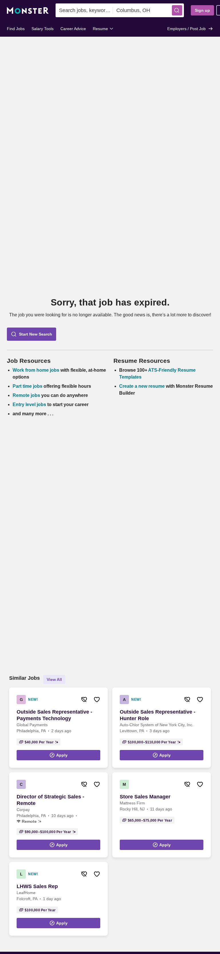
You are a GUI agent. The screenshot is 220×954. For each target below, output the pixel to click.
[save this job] (97, 699)
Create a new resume (142, 386)
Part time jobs (27, 386)
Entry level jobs (29, 404)
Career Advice (73, 28)
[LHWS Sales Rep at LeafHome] (58, 899)
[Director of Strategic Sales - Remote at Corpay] (58, 815)
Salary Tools (43, 28)
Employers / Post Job (186, 28)
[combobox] (84, 10)
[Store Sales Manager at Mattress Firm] (161, 815)
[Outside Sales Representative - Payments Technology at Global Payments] (58, 727)
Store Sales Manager (145, 797)
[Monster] (28, 10)
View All (54, 679)
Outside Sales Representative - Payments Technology (54, 715)
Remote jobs (26, 395)
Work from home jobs (36, 370)
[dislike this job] (84, 699)
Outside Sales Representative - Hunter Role (157, 715)
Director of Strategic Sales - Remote (50, 800)
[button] (177, 10)
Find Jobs (16, 28)
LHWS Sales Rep (37, 886)
